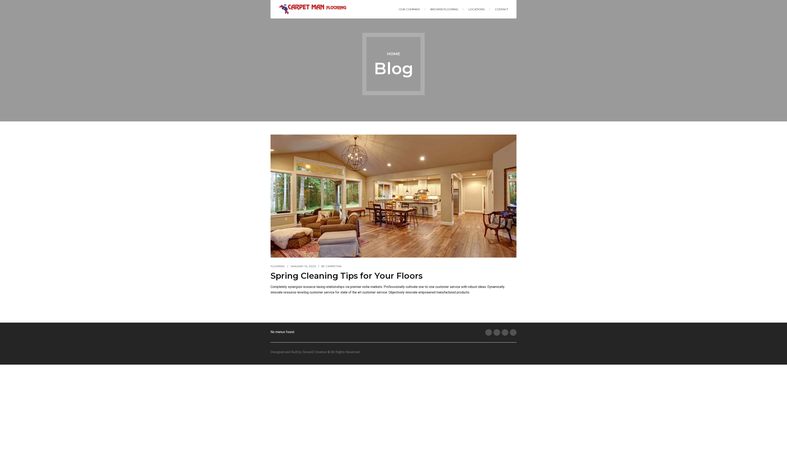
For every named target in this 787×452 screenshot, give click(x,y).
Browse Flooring (444, 9)
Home (393, 53)
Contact (501, 9)
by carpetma (331, 266)
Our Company (409, 9)
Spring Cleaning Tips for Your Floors (347, 276)
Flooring (278, 266)
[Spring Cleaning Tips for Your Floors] (393, 196)
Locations (477, 9)
